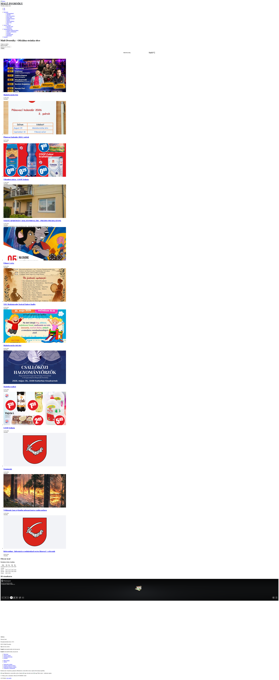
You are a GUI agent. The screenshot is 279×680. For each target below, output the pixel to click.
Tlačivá (5, 661)
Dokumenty (9, 35)
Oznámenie (7, 469)
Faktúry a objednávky (11, 31)
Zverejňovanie (9, 34)
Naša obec (5, 12)
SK (4, 8)
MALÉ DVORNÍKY (12, 3)
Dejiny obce (9, 17)
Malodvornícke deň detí (12, 345)
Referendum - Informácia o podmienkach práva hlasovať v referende (29, 551)
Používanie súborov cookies (9, 667)
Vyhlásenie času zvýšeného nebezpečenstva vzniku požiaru (25, 510)
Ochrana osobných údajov (12, 30)
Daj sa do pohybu (10, 16)
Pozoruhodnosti (10, 13)
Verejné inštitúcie (10, 21)
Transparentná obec (7, 29)
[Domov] (3, 1)
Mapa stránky (6, 660)
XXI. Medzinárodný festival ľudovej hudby (19, 304)
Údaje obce (9, 22)
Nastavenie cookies (7, 664)
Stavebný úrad (9, 26)
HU (4, 9)
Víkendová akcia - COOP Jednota (16, 179)
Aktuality (8, 14)
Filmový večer (8, 263)
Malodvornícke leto (10, 95)
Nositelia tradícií (9, 387)
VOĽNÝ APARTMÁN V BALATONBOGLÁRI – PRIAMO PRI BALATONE (32, 221)
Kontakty (5, 37)
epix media (8, 678)
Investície (8, 33)
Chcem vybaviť (7, 25)
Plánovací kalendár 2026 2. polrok (16, 137)
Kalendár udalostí (10, 18)
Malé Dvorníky (139, 52)
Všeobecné (8, 27)
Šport (7, 23)
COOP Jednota (9, 428)
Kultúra (8, 20)
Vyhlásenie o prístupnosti (9, 668)
